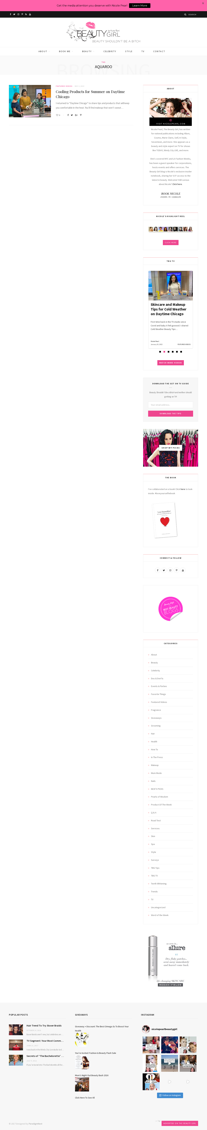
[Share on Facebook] (68, 115)
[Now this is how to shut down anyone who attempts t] (169, 1044)
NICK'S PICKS (157, 788)
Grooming (156, 725)
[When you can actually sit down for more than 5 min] (169, 1081)
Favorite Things (158, 694)
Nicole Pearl (155, 341)
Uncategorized (158, 907)
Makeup (155, 765)
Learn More (139, 5)
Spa (153, 844)
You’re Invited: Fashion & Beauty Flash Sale (95, 1053)
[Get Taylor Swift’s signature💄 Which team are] (151, 1081)
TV (142, 51)
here (183, 489)
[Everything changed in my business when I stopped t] (169, 1063)
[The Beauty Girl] (103, 32)
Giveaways (156, 717)
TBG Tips (155, 867)
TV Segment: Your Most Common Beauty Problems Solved (46, 1040)
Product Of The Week (161, 804)
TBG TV (154, 875)
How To (154, 749)
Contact (159, 51)
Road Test (156, 820)
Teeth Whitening (159, 883)
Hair (153, 733)
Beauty (87, 51)
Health (154, 741)
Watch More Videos (170, 363)
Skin (153, 836)
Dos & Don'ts (157, 678)
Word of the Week (160, 915)
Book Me (64, 51)
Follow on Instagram (172, 1095)
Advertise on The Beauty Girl (179, 1123)
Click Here (171, 242)
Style (128, 51)
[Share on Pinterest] (81, 115)
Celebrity (110, 51)
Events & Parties (159, 686)
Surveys (155, 860)
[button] (160, 351)
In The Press (157, 757)
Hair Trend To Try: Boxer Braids (44, 1025)
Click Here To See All (85, 1097)
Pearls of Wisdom (159, 796)
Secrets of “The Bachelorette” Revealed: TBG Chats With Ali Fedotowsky (46, 1056)
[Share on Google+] (76, 115)
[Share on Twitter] (72, 115)
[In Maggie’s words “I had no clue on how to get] (151, 1044)
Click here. (177, 184)
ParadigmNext (35, 1123)
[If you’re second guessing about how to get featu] (188, 1081)
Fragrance (156, 710)
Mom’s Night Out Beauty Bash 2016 (91, 1075)
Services (155, 828)
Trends (154, 891)
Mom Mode (156, 773)
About (42, 51)
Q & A (153, 812)
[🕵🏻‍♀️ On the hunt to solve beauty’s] (188, 1063)
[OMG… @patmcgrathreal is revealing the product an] (151, 1063)
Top (158, 1121)
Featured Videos (64, 86)
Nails (153, 781)
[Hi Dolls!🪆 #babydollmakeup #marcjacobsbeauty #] (188, 1044)
